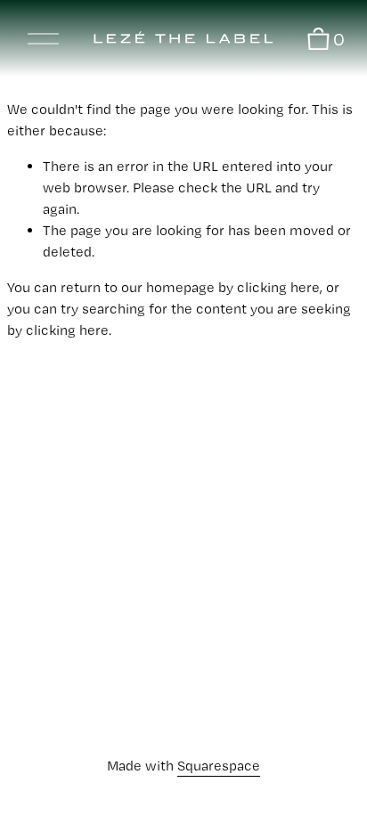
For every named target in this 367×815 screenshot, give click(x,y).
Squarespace (218, 765)
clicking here (278, 287)
